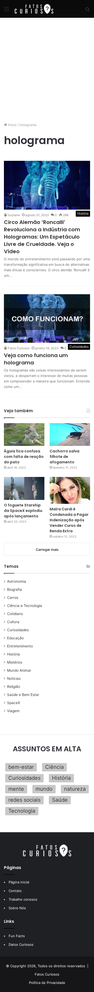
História (13, 654)
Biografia (14, 589)
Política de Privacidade (47, 983)
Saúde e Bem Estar (23, 695)
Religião (13, 686)
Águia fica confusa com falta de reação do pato (24, 456)
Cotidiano (15, 614)
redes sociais (24, 800)
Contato (15, 891)
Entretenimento (20, 646)
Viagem (13, 711)
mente (16, 789)
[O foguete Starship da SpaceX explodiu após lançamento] (24, 488)
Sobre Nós (17, 908)
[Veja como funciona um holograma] (47, 318)
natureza (75, 789)
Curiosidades (18, 630)
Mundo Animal (19, 670)
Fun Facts (17, 936)
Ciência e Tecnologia (24, 606)
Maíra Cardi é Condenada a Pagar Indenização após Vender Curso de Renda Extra (69, 520)
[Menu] (6, 11)
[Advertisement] (47, 70)
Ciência (54, 767)
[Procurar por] (87, 11)
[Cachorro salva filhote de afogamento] (70, 434)
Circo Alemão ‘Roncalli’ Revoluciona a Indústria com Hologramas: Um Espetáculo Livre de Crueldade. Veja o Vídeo (42, 237)
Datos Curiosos (21, 944)
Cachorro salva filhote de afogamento (64, 456)
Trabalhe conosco (23, 899)
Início (11, 125)
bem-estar (21, 767)
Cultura (13, 622)
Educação (15, 638)
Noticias (14, 678)
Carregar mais (47, 549)
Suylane (14, 215)
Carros (12, 597)
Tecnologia (21, 811)
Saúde (60, 800)
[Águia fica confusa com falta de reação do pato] (24, 434)
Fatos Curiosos (19, 348)
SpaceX (13, 703)
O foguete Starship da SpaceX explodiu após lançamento (23, 511)
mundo (44, 789)
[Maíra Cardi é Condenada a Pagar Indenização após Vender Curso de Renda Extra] (70, 490)
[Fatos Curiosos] (34, 9)
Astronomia (16, 581)
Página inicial (19, 882)
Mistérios (14, 662)
